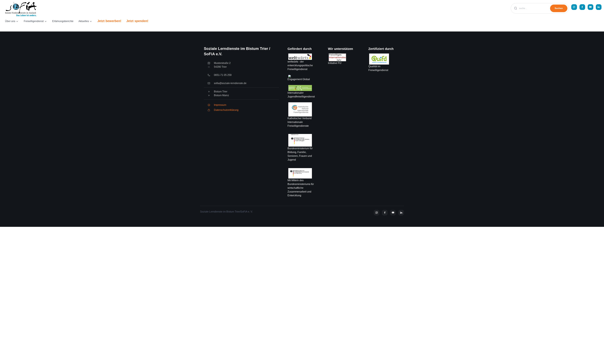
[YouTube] (590, 7)
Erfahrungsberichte (62, 21)
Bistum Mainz (221, 95)
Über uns (10, 21)
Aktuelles (83, 21)
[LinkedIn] (598, 7)
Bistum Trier (220, 91)
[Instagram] (574, 7)
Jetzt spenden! (137, 21)
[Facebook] (582, 7)
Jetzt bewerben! (109, 21)
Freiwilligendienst (34, 21)
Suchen (559, 8)
